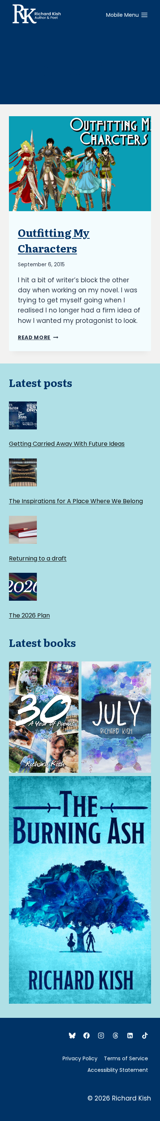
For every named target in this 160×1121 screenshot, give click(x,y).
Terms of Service (126, 1058)
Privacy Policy (80, 1058)
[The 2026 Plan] (23, 587)
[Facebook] (86, 1035)
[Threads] (115, 1035)
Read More (38, 337)
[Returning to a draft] (23, 530)
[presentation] (80, 163)
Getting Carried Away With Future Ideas (67, 443)
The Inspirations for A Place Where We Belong (76, 501)
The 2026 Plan (29, 615)
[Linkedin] (130, 1035)
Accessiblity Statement (117, 1070)
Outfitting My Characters (54, 240)
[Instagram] (101, 1035)
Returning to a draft (38, 558)
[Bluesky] (72, 1035)
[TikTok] (144, 1035)
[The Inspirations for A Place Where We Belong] (23, 472)
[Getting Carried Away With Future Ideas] (23, 415)
